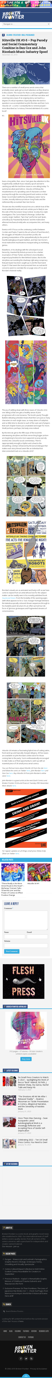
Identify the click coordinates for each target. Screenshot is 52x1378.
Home (5, 1331)
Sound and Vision (8, 598)
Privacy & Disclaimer (38, 1368)
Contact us (22, 1337)
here (45, 768)
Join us (16, 1246)
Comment (8, 908)
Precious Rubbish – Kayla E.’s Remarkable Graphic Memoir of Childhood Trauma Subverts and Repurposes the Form (26, 1281)
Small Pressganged (27, 35)
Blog (10, 1331)
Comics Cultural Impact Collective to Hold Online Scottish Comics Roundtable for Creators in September (25, 1271)
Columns (9, 35)
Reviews (34, 1331)
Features (26, 1331)
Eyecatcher (17, 35)
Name (6, 932)
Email (29, 932)
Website (7, 941)
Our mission (7, 1246)
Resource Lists (44, 1331)
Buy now (26, 1059)
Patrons (31, 1337)
